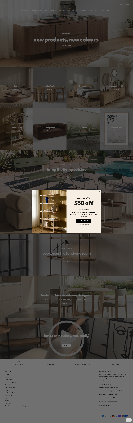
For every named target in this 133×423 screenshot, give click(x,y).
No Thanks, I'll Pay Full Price (84, 225)
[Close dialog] (99, 191)
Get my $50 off (84, 221)
